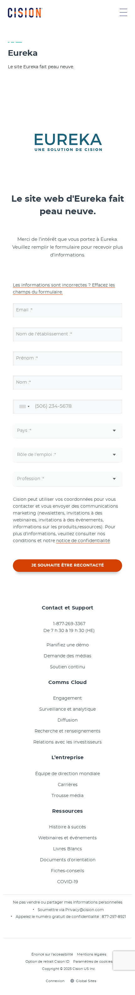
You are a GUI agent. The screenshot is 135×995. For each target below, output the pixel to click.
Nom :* (23, 382)
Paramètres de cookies (92, 961)
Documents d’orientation (67, 860)
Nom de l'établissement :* (44, 334)
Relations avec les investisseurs (67, 742)
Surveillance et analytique (67, 709)
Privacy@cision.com (84, 910)
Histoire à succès (67, 827)
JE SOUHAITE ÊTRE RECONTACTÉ (67, 565)
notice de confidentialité (83, 541)
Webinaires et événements (67, 838)
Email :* (24, 310)
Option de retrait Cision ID (47, 961)
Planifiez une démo (67, 645)
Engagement (67, 698)
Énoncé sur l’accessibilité (52, 954)
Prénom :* (27, 358)
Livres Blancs (67, 849)
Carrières (68, 785)
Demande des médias (67, 656)
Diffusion (67, 720)
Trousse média (67, 796)
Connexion (55, 981)
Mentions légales (91, 954)
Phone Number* (33, 406)
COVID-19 (67, 882)
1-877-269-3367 (69, 624)
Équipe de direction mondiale (67, 774)
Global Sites (86, 981)
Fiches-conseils (67, 871)
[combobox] (23, 406)
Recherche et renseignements (67, 731)
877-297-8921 (114, 917)
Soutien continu (67, 667)
